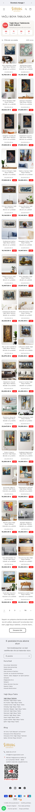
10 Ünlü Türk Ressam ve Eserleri (15, 731)
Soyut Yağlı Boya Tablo (11, 717)
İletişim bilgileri (11, 806)
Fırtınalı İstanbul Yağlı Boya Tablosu (9, 206)
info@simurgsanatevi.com (15, 754)
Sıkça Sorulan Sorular (11, 684)
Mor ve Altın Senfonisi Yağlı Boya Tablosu (9, 347)
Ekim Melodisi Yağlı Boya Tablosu (9, 101)
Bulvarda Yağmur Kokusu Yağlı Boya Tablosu (9, 488)
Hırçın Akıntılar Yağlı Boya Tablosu (26, 206)
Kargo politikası (24, 808)
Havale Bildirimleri (10, 688)
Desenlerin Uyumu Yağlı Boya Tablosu (26, 136)
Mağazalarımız (9, 680)
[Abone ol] (29, 656)
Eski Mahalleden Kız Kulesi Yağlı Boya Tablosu (9, 558)
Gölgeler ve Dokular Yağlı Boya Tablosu (9, 136)
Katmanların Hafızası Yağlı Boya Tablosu (26, 488)
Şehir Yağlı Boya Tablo (11, 721)
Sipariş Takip (8, 686)
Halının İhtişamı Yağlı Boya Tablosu (9, 171)
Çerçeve (6, 677)
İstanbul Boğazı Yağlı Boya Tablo (15, 709)
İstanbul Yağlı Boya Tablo (12, 700)
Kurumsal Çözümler (10, 665)
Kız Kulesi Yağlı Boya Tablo (13, 702)
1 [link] (4, 610)
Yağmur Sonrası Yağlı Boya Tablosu (26, 171)
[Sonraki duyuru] (31, 3)
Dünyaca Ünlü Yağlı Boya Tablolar (15, 736)
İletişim (6, 682)
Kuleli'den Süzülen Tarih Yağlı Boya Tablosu (9, 593)
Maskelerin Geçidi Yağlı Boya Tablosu (9, 382)
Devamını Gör (17, 630)
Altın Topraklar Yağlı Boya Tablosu (25, 277)
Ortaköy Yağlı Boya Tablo (12, 707)
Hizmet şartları (12, 808)
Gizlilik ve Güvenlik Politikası (14, 673)
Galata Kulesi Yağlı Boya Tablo (14, 704)
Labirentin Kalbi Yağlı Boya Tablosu (26, 347)
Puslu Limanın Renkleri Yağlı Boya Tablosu (9, 453)
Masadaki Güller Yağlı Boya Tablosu (26, 242)
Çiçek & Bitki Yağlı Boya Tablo (14, 719)
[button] (4, 9)
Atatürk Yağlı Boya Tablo (12, 715)
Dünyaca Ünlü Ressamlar (12, 734)
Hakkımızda (8, 669)
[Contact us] (3, 808)
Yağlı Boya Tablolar (10, 698)
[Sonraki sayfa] (31, 610)
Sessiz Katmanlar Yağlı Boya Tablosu (25, 417)
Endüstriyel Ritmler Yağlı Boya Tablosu (9, 312)
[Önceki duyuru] (3, 3)
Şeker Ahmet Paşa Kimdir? (13, 738)
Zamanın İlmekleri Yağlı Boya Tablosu (26, 101)
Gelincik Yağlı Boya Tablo (12, 711)
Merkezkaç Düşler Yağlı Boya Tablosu (26, 66)
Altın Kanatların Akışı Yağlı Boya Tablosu (9, 66)
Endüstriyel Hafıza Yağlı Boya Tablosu (9, 242)
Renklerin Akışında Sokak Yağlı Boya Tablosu (9, 418)
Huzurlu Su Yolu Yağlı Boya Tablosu (26, 558)
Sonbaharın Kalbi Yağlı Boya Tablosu (25, 593)
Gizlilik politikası (26, 803)
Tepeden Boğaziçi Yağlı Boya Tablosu (26, 523)
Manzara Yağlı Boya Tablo (12, 713)
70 (25, 610)
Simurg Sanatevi (14, 803)
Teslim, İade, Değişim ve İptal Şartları (16, 675)
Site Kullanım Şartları (11, 671)
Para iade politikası (24, 806)
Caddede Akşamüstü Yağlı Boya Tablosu (26, 453)
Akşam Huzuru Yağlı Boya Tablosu (9, 277)
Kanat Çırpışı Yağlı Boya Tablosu (9, 523)
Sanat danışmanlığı (10, 667)
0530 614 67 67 (11, 752)
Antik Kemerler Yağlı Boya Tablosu (26, 312)
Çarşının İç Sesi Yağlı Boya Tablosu (26, 382)
